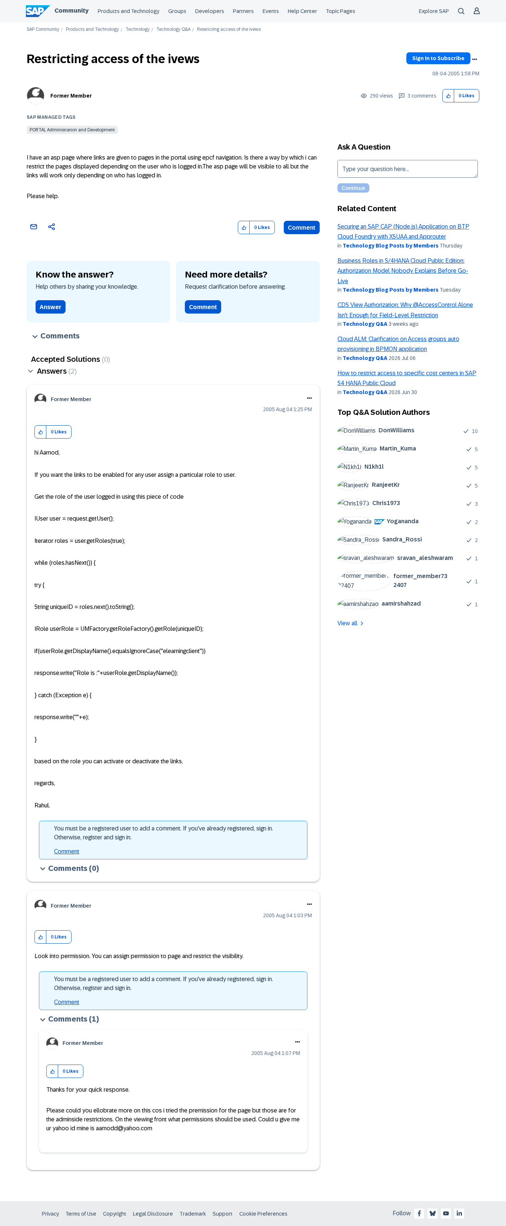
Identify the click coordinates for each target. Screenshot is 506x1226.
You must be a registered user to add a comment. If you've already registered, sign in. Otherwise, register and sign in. (163, 832)
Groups (177, 11)
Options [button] (474, 59)
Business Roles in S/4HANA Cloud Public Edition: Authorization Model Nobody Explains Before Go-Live (402, 271)
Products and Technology (128, 11)
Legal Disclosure (153, 1214)
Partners (243, 11)
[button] (448, 95)
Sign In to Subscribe (438, 58)
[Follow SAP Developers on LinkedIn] (459, 1213)
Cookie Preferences (263, 1214)
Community (71, 10)
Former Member (71, 96)
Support (223, 1214)
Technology (138, 29)
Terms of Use (81, 1214)
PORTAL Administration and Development (72, 129)
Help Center (302, 11)
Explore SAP (434, 11)
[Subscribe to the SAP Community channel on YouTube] (446, 1213)
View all (347, 623)
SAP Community (43, 29)
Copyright (114, 1214)
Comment (302, 227)
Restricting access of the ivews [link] (229, 29)
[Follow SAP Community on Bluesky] (433, 1213)
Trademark (193, 1214)
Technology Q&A (173, 29)
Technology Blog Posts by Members (391, 246)
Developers (209, 11)
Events (271, 11)
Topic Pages (340, 11)
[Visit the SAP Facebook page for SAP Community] (419, 1213)
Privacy (50, 1214)
